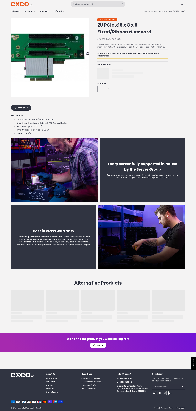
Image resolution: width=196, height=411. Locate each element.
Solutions (15, 11)
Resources (50, 388)
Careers (49, 385)
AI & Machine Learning (91, 381)
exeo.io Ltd (21, 408)
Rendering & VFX (88, 385)
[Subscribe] (182, 386)
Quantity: (102, 83)
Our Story (50, 381)
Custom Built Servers (90, 378)
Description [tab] (22, 108)
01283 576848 (179, 11)
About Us (44, 11)
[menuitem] (62, 378)
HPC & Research (88, 388)
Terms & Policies (160, 408)
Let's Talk (58, 11)
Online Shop (29, 11)
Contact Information (177, 408)
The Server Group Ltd (107, 19)
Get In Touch (52, 392)
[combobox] (94, 4)
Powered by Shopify (34, 408)
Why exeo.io (51, 378)
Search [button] (100, 345)
